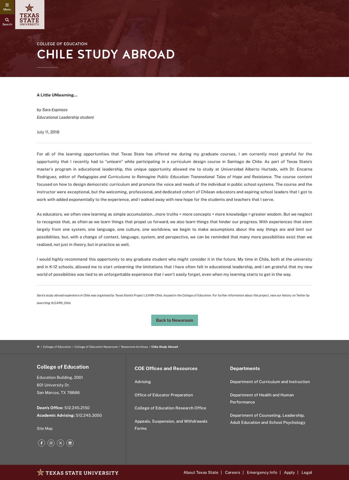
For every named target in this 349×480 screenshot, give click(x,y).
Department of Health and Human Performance (262, 399)
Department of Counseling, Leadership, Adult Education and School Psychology (267, 419)
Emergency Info (262, 472)
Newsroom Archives (134, 347)
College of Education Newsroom (96, 347)
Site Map (45, 428)
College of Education (62, 44)
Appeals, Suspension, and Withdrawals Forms (171, 425)
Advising (143, 381)
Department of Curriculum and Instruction (270, 381)
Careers (232, 472)
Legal (307, 472)
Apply (289, 472)
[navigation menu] (7, 7)
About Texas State (201, 472)
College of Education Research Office (170, 408)
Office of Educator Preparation (164, 395)
